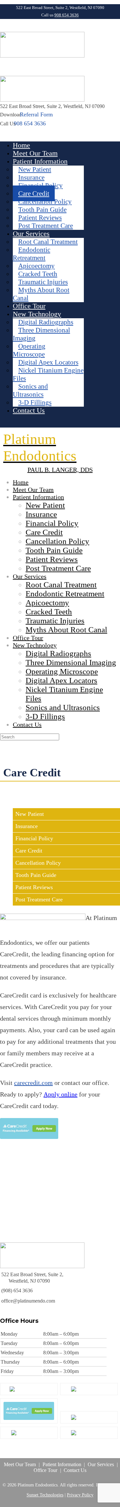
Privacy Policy (80, 1495)
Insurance (26, 826)
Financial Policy (34, 838)
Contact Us (75, 1470)
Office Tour (45, 1470)
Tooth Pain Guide (35, 875)
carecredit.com (33, 1082)
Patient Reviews (34, 887)
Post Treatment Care (39, 899)
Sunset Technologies (45, 1495)
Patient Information (62, 1464)
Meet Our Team (20, 1464)
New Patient (29, 814)
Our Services (101, 1464)
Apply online (60, 1094)
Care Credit (28, 850)
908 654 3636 (66, 15)
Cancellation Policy (38, 863)
